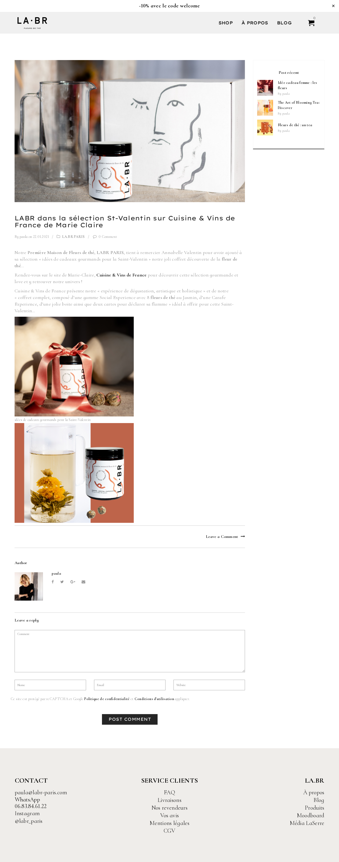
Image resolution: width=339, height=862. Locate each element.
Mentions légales (169, 823)
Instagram (27, 813)
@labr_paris (29, 821)
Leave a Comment (222, 536)
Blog (284, 22)
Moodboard (310, 815)
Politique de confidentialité (107, 699)
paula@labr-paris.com (41, 792)
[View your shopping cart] (309, 22)
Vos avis (169, 815)
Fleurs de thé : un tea (295, 125)
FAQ (169, 792)
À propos (255, 22)
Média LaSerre (307, 823)
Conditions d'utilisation (154, 699)
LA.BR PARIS (73, 236)
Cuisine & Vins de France (121, 275)
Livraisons (169, 800)
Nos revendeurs (169, 807)
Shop (225, 22)
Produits (314, 807)
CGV (170, 830)
